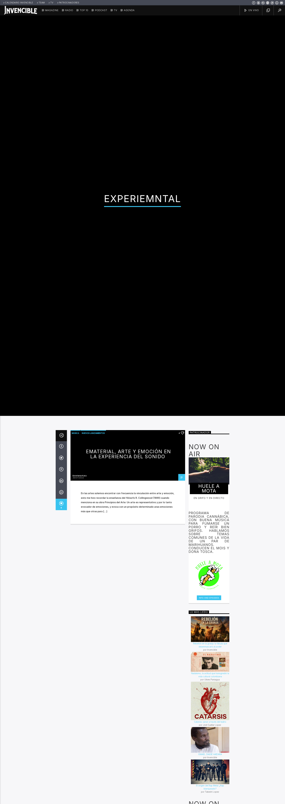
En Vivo (253, 10)
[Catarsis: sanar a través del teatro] (210, 740)
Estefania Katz (80, 514)
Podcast (101, 10)
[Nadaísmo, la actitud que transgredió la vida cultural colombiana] (210, 701)
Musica (75, 472)
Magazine (51, 10)
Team (42, 2)
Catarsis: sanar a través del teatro (210, 760)
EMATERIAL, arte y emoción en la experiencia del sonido (128, 492)
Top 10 (84, 10)
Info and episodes (209, 636)
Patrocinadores (69, 2)
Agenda (129, 10)
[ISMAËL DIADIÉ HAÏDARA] (210, 779)
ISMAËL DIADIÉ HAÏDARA (210, 793)
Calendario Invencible (19, 2)
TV (51, 2)
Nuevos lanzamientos (93, 472)
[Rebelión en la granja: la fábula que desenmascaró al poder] (210, 668)
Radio (69, 10)
